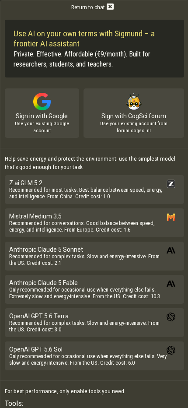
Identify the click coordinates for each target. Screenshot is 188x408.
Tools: (14, 403)
